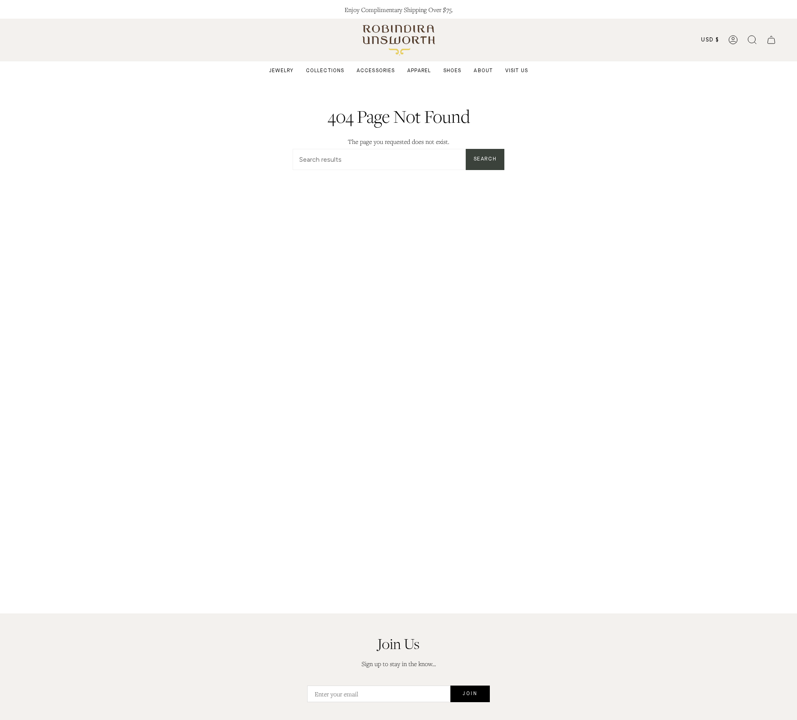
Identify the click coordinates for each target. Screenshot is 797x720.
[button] (752, 40)
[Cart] (771, 40)
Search (485, 159)
